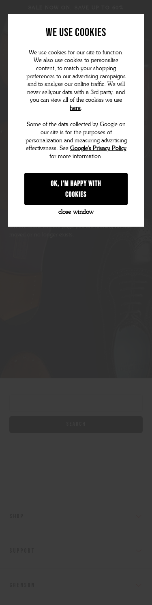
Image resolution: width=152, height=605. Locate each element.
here (75, 108)
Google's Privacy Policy (98, 148)
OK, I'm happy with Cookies (76, 188)
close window (76, 211)
